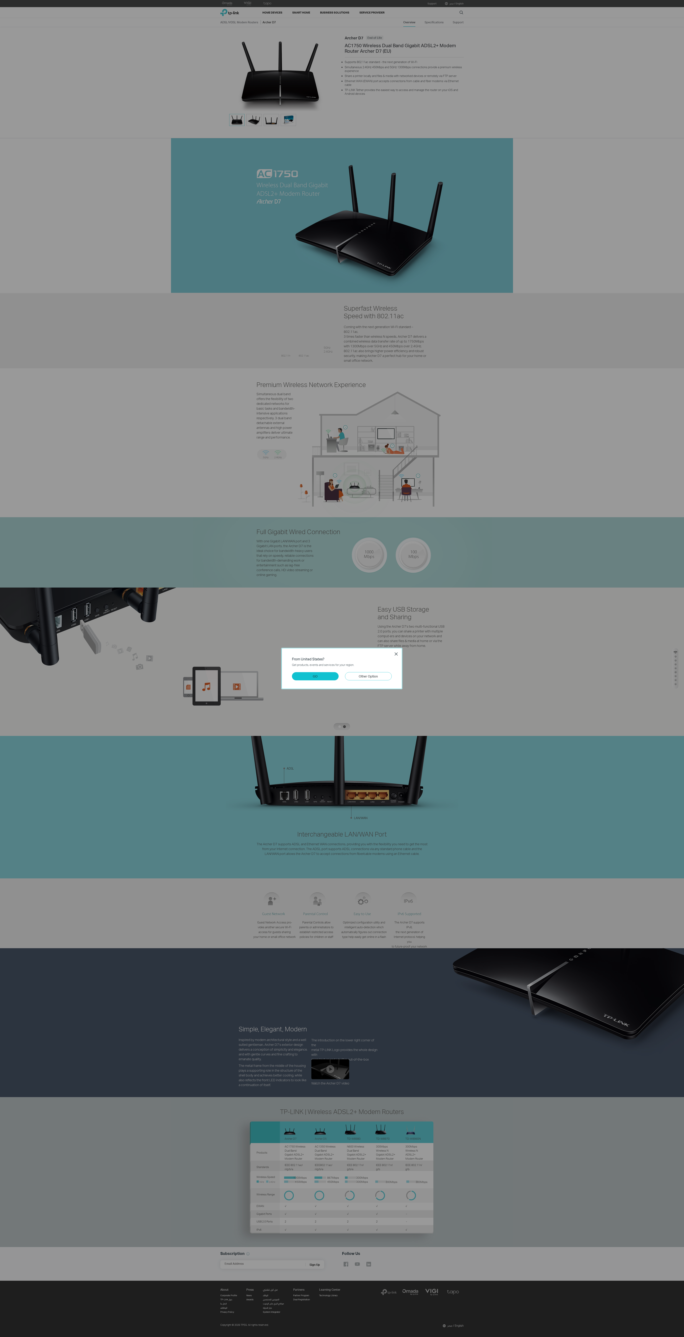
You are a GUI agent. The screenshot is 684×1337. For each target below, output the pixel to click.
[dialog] (342, 668)
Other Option (368, 676)
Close (396, 654)
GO (315, 676)
